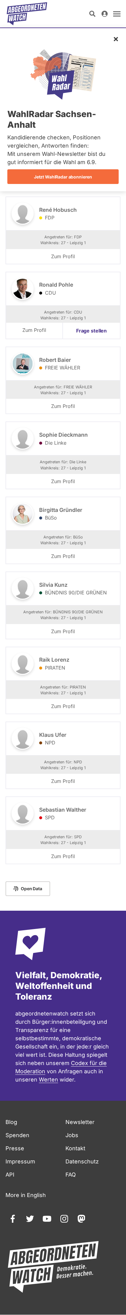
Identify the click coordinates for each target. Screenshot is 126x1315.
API (10, 1174)
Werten (48, 1079)
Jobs (71, 1135)
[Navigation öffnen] (116, 13)
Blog (11, 1122)
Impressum (20, 1161)
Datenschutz (82, 1161)
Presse (15, 1148)
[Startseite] (27, 14)
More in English (26, 1195)
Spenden (17, 1135)
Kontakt (75, 1148)
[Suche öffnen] (92, 13)
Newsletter (79, 1122)
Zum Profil (63, 256)
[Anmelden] (104, 13)
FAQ (70, 1174)
